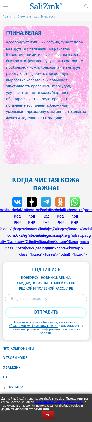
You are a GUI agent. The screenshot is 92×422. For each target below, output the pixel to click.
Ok (48, 415)
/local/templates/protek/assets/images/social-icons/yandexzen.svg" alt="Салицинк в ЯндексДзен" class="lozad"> (32, 232)
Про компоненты (18, 349)
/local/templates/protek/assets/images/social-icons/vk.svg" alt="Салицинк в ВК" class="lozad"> (17, 229)
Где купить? (13, 387)
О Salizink (11, 368)
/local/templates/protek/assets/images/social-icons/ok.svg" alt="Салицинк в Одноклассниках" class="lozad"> (60, 232)
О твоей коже (15, 358)
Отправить (46, 312)
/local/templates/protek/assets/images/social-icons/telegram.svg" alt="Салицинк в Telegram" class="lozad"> (46, 232)
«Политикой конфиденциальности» (33, 325)
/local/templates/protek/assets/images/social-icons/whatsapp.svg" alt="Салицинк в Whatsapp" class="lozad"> (75, 232)
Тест (6, 377)
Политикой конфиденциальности (59, 402)
